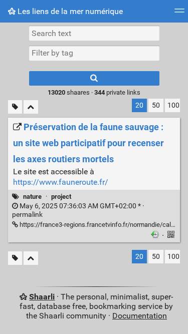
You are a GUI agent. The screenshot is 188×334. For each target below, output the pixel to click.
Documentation (139, 315)
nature (32, 196)
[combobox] (94, 53)
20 (139, 105)
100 (173, 105)
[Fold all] (31, 107)
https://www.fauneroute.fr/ (60, 182)
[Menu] (179, 14)
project (61, 196)
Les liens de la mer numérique (69, 11)
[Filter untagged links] (15, 107)
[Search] (94, 78)
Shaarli (42, 296)
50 (156, 105)
